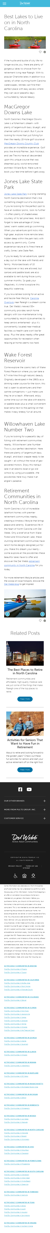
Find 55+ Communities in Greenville (16, 1184)
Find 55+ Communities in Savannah (16, 1044)
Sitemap (26, 868)
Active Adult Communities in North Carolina (24, 1130)
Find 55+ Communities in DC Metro (16, 1076)
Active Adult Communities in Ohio (19, 1147)
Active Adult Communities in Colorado (21, 997)
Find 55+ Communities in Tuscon (15, 972)
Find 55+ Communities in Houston (15, 1212)
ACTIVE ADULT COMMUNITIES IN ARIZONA (20, 966)
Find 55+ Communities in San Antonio (17, 1215)
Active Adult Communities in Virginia (20, 1223)
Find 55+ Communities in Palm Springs (17, 986)
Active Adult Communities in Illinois (20, 1052)
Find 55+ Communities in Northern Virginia (18, 1226)
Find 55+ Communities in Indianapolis (17, 1065)
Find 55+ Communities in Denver (15, 1000)
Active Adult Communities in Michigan (21, 1094)
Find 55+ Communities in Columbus (16, 1150)
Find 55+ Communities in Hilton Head (17, 1178)
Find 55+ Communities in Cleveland (16, 1153)
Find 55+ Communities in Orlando (15, 1027)
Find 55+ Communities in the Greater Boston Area (21, 1087)
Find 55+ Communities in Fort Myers (16, 1011)
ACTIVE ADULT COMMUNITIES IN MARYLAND (21, 1073)
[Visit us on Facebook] (20, 790)
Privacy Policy (15, 866)
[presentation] (7, 614)
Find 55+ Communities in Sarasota (16, 1020)
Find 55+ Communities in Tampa (15, 1024)
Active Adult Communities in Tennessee (21, 1192)
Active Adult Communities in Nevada (20, 1116)
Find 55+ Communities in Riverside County (18, 989)
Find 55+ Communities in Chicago (15, 1055)
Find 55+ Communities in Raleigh (15, 1136)
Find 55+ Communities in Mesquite (16, 1122)
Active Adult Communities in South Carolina (24, 1171)
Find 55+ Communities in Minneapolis (17, 1108)
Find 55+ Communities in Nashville (16, 1195)
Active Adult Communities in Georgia (20, 1038)
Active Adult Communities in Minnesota (21, 1105)
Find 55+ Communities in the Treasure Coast (19, 1030)
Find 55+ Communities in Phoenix (15, 969)
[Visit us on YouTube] (29, 790)
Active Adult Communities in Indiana (20, 1062)
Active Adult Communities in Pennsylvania (22, 1161)
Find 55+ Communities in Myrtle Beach (17, 1181)
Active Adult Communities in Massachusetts (23, 1084)
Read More (25, 699)
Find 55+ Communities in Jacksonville (17, 1014)
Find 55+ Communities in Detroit (15, 1097)
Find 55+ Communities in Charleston (16, 1175)
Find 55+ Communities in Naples (15, 1017)
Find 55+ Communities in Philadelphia (17, 1164)
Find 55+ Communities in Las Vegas (16, 1119)
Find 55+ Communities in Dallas (15, 1206)
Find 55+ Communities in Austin (15, 1209)
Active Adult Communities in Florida (20, 1008)
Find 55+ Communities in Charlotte (16, 1133)
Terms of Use (32, 866)
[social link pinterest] (45, 52)
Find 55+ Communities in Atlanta (15, 1041)
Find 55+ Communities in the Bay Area (17, 983)
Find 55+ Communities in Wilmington (16, 1139)
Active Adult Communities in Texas (19, 1202)
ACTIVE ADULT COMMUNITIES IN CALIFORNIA (21, 980)
